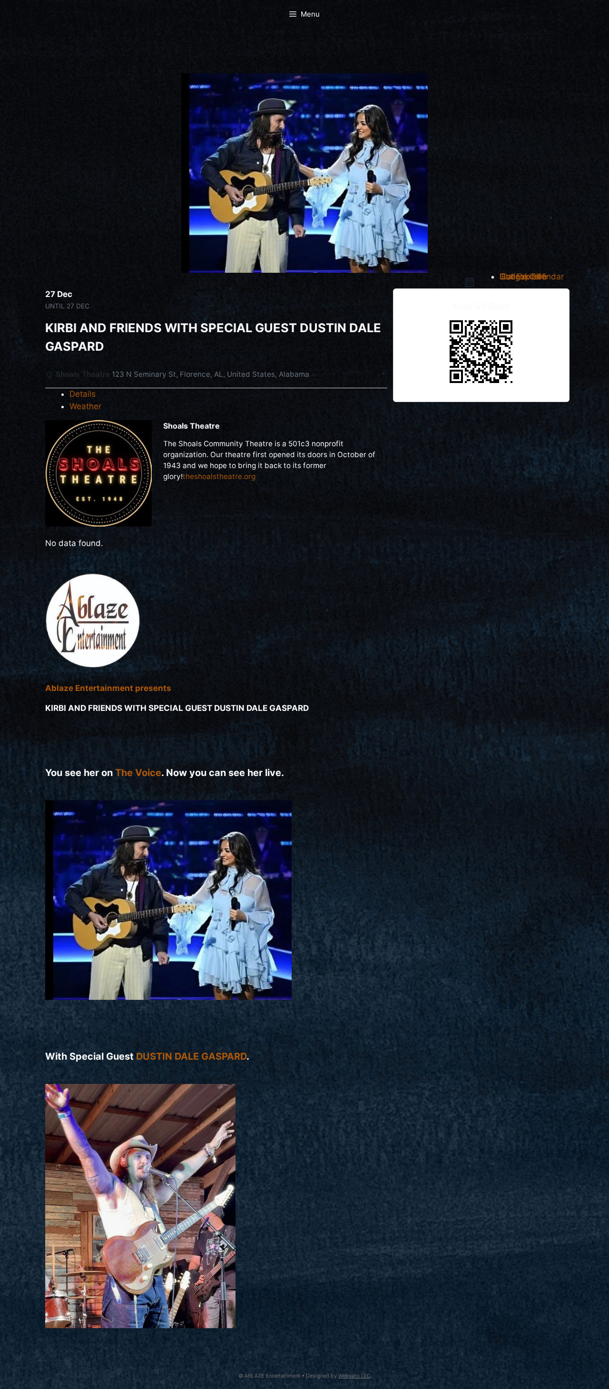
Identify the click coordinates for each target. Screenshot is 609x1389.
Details (82, 394)
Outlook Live (523, 276)
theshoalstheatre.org (219, 476)
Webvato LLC (354, 1375)
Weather (85, 406)
